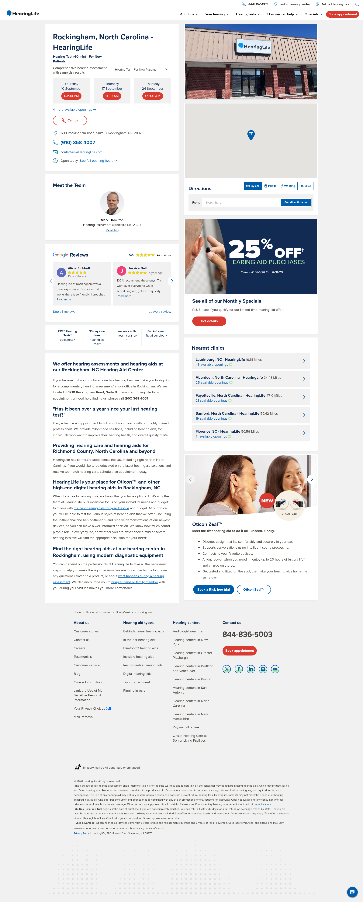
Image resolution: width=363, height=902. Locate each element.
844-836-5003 (247, 634)
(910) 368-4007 (77, 142)
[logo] (23, 13)
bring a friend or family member (134, 582)
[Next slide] (172, 281)
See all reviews (64, 311)
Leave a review (160, 311)
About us (81, 622)
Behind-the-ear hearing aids (143, 631)
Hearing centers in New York (190, 642)
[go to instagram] (263, 670)
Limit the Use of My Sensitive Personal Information (88, 695)
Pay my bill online (186, 727)
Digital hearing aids (137, 673)
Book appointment (342, 14)
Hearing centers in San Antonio (190, 690)
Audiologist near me (187, 631)
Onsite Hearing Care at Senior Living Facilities (190, 738)
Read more (64, 299)
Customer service (87, 665)
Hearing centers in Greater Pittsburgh (192, 655)
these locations (262, 804)
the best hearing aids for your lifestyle (101, 508)
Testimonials (83, 656)
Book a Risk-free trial (213, 589)
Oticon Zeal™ (254, 589)
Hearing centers (186, 622)
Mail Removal (83, 717)
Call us (72, 120)
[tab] (189, 14)
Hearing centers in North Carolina (191, 703)
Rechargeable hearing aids (142, 665)
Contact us (81, 639)
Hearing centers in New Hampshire (190, 716)
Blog (77, 673)
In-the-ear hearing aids (139, 639)
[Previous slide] (50, 281)
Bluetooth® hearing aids (140, 648)
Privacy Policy (82, 833)
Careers (79, 648)
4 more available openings (72, 109)
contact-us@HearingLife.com (81, 152)
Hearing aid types (138, 622)
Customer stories (86, 631)
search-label (357, 4)
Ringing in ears (134, 690)
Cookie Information (88, 682)
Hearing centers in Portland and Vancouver (193, 668)
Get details (209, 321)
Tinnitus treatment (136, 682)
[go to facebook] (239, 670)
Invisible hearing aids (138, 656)
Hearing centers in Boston (192, 679)
